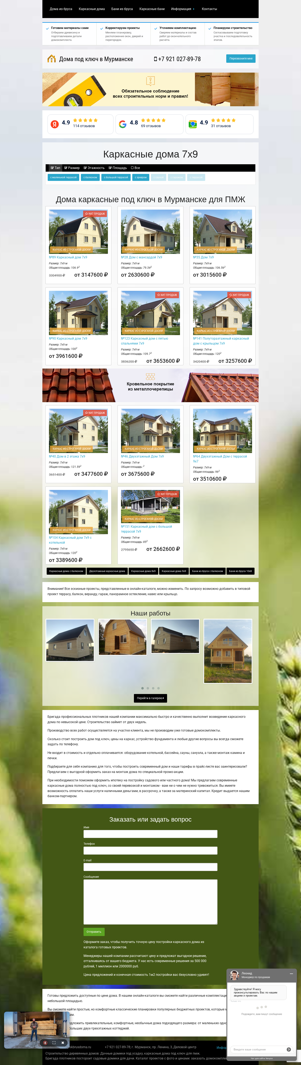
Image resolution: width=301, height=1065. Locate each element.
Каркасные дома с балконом (66, 571)
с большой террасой (116, 177)
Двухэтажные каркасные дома (107, 571)
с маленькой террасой (63, 177)
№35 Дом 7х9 (203, 257)
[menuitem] (61, 9)
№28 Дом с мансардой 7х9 (141, 257)
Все (137, 168)
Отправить (94, 932)
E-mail (87, 860)
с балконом (90, 177)
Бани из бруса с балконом (207, 571)
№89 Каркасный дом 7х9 (68, 257)
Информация (181, 9)
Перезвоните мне (241, 58)
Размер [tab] (73, 168)
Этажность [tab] (96, 168)
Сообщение (91, 876)
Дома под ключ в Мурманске (95, 59)
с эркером (141, 177)
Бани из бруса (122, 9)
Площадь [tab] (119, 168)
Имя (86, 827)
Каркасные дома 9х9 (174, 571)
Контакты (209, 9)
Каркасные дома (92, 9)
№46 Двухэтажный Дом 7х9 (142, 456)
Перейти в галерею (150, 698)
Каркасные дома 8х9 (143, 571)
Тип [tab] (57, 168)
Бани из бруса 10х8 (240, 571)
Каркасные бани (152, 9)
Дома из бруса (61, 9)
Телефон (89, 843)
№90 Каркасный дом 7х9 (68, 338)
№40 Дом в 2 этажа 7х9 (67, 456)
